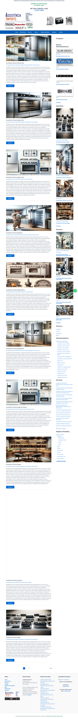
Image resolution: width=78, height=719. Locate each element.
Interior (59, 442)
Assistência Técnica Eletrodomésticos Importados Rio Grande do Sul (47, 690)
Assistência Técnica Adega (13, 464)
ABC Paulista (61, 437)
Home (6, 679)
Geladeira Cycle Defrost (62, 369)
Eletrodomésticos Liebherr (62, 84)
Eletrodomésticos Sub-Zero (63, 56)
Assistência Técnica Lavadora (14, 580)
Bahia (58, 446)
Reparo (57, 316)
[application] (12, 696)
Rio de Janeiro (60, 454)
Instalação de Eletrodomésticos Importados (64, 279)
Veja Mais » (10, 86)
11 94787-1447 (39, 5)
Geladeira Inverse (61, 373)
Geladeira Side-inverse (62, 377)
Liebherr (58, 82)
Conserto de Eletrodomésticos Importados (63, 303)
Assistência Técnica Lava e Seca (64, 200)
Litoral (59, 444)
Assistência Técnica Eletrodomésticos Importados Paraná (46, 686)
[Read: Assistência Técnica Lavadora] (29, 535)
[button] (32, 32)
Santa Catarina (60, 458)
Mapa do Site (8, 688)
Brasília (58, 448)
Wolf (57, 97)
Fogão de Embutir (23, 409)
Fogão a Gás (22, 179)
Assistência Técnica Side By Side (15, 63)
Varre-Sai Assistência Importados (63, 412)
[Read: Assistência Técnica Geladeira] (29, 217)
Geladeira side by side (62, 375)
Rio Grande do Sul (61, 456)
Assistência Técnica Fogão (25, 122)
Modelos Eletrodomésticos (62, 341)
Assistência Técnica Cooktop (63, 345)
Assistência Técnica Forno (62, 349)
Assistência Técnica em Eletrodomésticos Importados (63, 255)
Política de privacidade (10, 685)
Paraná (58, 452)
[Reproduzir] (6, 698)
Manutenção (58, 333)
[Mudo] (16, 698)
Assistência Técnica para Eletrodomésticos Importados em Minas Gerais (63, 406)
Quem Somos (8, 681)
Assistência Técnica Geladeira (14, 233)
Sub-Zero (58, 54)
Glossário (7, 690)
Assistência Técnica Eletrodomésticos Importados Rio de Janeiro (47, 704)
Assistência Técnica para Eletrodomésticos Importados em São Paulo (64, 384)
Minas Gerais (60, 450)
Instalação (58, 276)
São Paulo (59, 436)
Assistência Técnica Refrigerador (15, 348)
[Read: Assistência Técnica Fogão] (29, 621)
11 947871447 (66, 686)
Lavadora (21, 582)
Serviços (7, 682)
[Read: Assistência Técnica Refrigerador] (29, 332)
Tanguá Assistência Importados (63, 423)
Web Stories (61, 461)
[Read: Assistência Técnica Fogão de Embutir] (29, 391)
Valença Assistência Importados (63, 414)
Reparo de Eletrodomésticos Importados (63, 319)
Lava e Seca (58, 198)
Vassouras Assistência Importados (63, 409)
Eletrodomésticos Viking (62, 69)
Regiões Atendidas (60, 434)
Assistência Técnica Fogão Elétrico (15, 290)
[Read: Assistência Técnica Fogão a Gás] (29, 104)
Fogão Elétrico (22, 291)
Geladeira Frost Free (61, 371)
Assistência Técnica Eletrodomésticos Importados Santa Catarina (46, 699)
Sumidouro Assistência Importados (63, 425)
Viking (57, 67)
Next (51, 668)
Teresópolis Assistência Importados (64, 421)
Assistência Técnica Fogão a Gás (15, 120)
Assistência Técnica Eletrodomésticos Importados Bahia (46, 695)
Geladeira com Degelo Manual (63, 367)
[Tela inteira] (18, 698)
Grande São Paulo (62, 440)
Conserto (58, 300)
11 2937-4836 (39, 10)
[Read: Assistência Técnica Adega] (29, 448)
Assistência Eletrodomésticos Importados (62, 251)
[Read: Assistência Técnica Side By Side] (29, 47)
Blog (6, 687)
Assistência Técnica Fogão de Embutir (16, 407)
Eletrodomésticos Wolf (61, 99)
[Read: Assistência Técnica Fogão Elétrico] (29, 274)
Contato (6, 684)
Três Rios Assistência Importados (63, 416)
